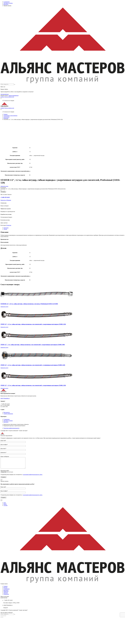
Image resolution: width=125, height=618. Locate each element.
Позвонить (6, 594)
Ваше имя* (3, 440)
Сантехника (6, 116)
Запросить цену (4, 186)
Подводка (5, 118)
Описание (5, 227)
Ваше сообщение (5, 456)
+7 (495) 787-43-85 (5, 197)
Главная (5, 114)
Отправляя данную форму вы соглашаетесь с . (22, 474)
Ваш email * (3, 448)
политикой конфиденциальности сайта (32, 474)
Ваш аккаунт (6, 412)
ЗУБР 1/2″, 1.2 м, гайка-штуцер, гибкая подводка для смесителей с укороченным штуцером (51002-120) (33, 324)
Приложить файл (5, 470)
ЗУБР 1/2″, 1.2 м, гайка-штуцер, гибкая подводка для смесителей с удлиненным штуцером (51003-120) (33, 365)
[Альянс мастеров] (62, 82)
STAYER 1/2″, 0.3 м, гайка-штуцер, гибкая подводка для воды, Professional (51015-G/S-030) (29, 304)
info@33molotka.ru (5, 398)
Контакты (5, 4)
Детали (5, 229)
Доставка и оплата (8, 3)
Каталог (5, 587)
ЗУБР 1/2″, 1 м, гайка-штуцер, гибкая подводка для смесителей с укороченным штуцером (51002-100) (33, 344)
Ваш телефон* (4, 444)
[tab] (63, 227)
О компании (6, 1)
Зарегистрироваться (13, 95)
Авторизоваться (4, 94)
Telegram (5, 592)
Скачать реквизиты (8, 413)
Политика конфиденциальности (11, 428)
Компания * (3, 452)
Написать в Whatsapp (6, 200)
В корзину (3, 191)
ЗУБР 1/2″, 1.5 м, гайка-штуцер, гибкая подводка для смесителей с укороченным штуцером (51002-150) (33, 385)
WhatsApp (5, 591)
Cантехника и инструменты (10, 115)
